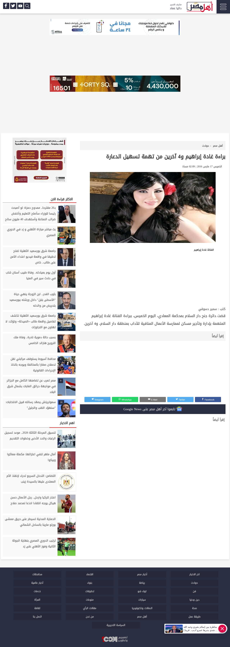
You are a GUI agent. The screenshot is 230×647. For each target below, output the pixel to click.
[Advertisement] (153, 279)
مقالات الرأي (89, 608)
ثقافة (37, 608)
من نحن (90, 616)
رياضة (142, 582)
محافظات (37, 574)
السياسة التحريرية (116, 625)
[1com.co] (115, 639)
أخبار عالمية (37, 582)
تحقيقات (89, 591)
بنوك (89, 582)
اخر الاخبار (194, 574)
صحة (194, 608)
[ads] (115, 27)
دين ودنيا (194, 599)
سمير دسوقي (207, 309)
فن (194, 591)
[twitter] (13, 6)
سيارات (142, 599)
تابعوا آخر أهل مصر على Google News (149, 409)
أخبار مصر (142, 574)
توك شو (142, 591)
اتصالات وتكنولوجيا (142, 608)
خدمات (37, 591)
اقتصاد (89, 574)
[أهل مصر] (199, 7)
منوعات (90, 599)
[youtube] (20, 6)
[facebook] (6, 6)
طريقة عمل (194, 616)
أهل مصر (142, 616)
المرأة (37, 599)
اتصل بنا (37, 616)
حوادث (194, 582)
